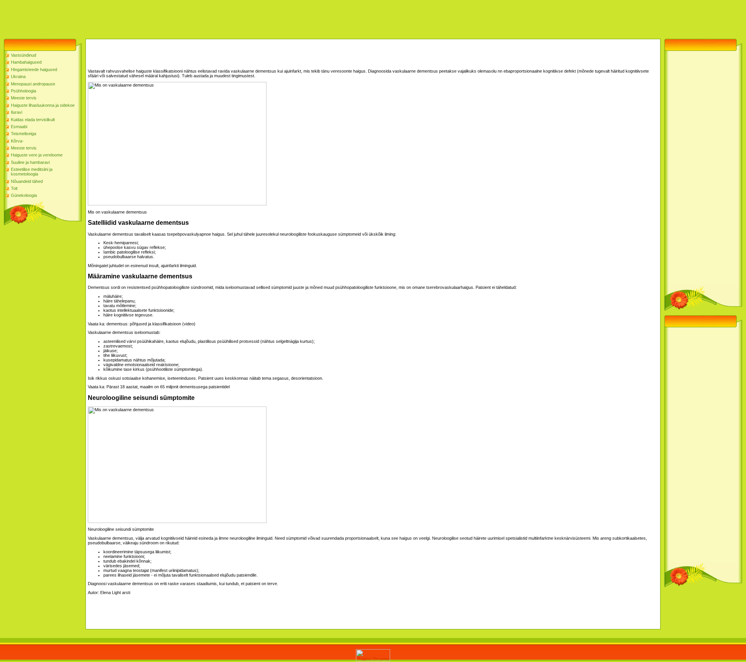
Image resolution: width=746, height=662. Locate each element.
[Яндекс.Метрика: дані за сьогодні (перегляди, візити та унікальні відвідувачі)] (373, 655)
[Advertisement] (141, 17)
